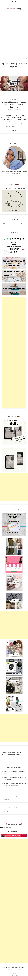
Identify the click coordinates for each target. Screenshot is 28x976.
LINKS (22, 967)
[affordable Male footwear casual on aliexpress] (14, 601)
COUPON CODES (16, 967)
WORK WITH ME (15, 4)
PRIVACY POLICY (6, 967)
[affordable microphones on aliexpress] (14, 703)
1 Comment (18, 109)
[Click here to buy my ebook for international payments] (14, 459)
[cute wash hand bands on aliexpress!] (14, 648)
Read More (14, 130)
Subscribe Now (14, 757)
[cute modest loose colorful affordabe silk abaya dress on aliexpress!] (14, 546)
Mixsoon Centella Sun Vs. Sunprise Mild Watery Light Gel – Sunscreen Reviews (15, 784)
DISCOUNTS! (14, 5)
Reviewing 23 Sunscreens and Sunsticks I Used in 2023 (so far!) (15, 778)
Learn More (14, 176)
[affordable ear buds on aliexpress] (14, 667)
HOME (5, 4)
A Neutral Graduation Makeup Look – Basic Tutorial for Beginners (14, 104)
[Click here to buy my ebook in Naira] (14, 433)
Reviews (16, 99)
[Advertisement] (14, 352)
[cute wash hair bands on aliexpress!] (14, 582)
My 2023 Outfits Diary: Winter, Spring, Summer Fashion (14, 772)
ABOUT (9, 4)
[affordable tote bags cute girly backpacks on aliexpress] (14, 685)
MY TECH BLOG (9, 969)
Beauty (11, 99)
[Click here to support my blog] (14, 201)
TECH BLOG (22, 4)
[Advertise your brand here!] (14, 524)
